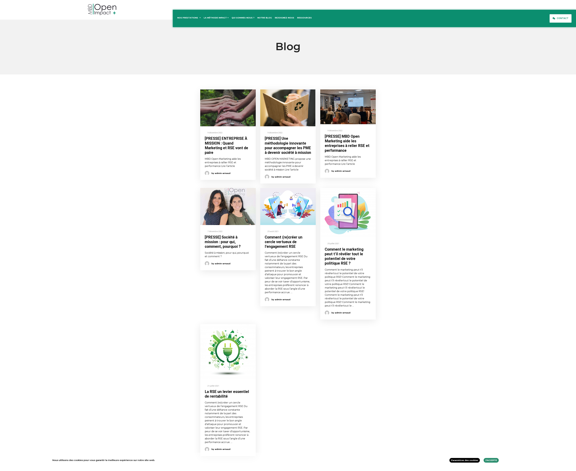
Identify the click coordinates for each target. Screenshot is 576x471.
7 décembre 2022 (214, 231)
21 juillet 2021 (213, 386)
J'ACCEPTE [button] (491, 460)
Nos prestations (187, 17)
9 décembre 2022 (214, 133)
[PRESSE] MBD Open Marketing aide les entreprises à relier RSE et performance (347, 143)
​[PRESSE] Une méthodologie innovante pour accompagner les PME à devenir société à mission (288, 145)
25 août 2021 (273, 231)
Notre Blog (264, 17)
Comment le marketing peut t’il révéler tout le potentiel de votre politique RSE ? (344, 256)
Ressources (304, 17)
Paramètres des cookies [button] (464, 460)
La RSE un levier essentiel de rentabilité (227, 394)
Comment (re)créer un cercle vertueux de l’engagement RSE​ (283, 242)
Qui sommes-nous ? (243, 17)
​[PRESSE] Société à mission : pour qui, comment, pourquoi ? (223, 242)
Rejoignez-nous (284, 17)
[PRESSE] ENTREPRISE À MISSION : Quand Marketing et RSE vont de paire (226, 145)
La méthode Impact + (216, 17)
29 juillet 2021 (333, 243)
